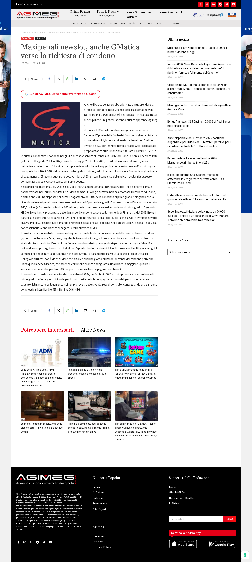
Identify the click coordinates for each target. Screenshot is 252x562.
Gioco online (97, 23)
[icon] (183, 547)
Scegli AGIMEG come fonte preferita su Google (62, 94)
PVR (123, 23)
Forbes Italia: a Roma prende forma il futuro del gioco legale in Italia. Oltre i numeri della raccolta (196, 197)
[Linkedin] (213, 4)
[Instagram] (207, 4)
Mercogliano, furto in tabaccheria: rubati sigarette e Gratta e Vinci (199, 107)
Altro (176, 23)
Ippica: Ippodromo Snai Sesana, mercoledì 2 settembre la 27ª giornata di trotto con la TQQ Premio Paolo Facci (195, 179)
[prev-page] (23, 447)
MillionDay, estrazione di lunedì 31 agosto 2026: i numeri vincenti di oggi (197, 50)
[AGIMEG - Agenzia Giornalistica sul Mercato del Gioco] (37, 15)
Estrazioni (146, 23)
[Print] (94, 79)
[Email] (85, 79)
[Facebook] (200, 4)
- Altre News (92, 330)
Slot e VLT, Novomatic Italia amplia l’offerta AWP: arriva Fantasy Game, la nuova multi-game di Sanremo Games (135, 373)
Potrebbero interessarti (47, 330)
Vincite (113, 23)
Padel (132, 23)
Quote (159, 23)
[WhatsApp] (67, 79)
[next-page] (29, 447)
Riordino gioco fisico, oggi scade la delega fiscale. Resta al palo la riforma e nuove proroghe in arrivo (89, 427)
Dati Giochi (79, 23)
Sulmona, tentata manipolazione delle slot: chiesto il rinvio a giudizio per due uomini (42, 427)
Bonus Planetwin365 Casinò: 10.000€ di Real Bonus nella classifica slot (199, 123)
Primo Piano (38, 32)
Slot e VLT (40, 38)
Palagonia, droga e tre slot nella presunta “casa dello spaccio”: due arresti (87, 373)
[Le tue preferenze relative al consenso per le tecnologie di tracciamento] (245, 555)
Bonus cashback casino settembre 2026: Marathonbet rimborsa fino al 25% (192, 160)
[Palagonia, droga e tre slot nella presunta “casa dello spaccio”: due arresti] (89, 352)
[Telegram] (220, 4)
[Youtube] (233, 4)
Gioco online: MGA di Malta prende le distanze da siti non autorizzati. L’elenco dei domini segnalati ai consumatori (198, 89)
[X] (226, 4)
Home (24, 32)
